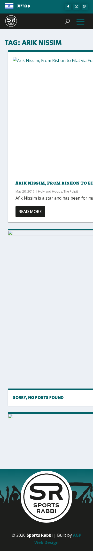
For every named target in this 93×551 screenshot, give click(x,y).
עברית (23, 6)
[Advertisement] (46, 332)
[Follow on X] (76, 7)
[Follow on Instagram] (85, 7)
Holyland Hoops (50, 191)
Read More (30, 211)
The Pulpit (71, 191)
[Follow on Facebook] (68, 7)
